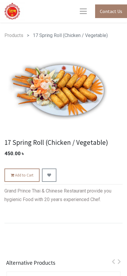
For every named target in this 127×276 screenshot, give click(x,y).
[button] (49, 175)
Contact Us (111, 11)
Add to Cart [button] (23, 175)
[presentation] (112, 262)
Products (13, 35)
